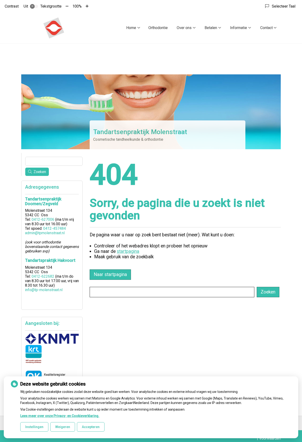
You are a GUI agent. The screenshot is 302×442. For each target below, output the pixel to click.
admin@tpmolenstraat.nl (45, 233)
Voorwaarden (270, 438)
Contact (266, 28)
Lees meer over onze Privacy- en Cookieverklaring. (59, 416)
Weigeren (62, 427)
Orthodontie (158, 28)
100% (77, 6)
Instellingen (34, 427)
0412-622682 (43, 276)
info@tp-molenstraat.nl (44, 290)
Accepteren (91, 427)
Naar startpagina (110, 274)
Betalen (211, 28)
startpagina (128, 251)
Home (131, 28)
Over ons (184, 28)
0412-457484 (54, 228)
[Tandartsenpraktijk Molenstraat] (53, 27)
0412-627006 (43, 219)
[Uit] (34, 6)
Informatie (238, 28)
